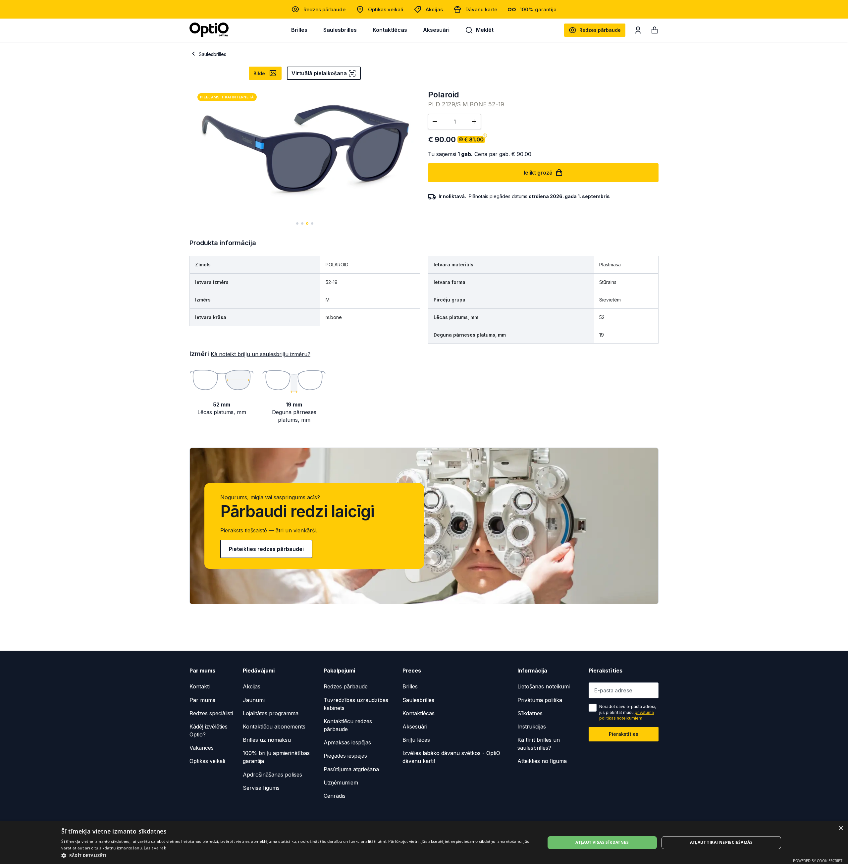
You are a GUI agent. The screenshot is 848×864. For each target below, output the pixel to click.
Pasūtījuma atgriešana (351, 769)
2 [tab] (302, 223)
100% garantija (538, 9)
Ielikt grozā (538, 172)
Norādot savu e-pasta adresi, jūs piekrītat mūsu (627, 712)
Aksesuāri (436, 30)
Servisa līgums (261, 787)
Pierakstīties (623, 734)
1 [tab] (297, 223)
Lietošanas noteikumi (543, 686)
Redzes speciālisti (211, 713)
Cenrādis (334, 795)
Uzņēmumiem (341, 782)
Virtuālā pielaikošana (319, 73)
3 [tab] (307, 223)
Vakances (201, 747)
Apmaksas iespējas (347, 742)
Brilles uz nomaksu (267, 739)
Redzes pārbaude (324, 9)
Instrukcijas (531, 726)
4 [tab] (312, 223)
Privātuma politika (539, 700)
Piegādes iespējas (345, 755)
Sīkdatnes (530, 713)
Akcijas (434, 9)
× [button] (840, 828)
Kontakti (199, 686)
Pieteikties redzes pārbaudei (266, 549)
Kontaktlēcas (390, 30)
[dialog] (424, 842)
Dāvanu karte (481, 9)
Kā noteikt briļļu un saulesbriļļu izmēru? (260, 354)
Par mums (202, 700)
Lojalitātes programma (270, 713)
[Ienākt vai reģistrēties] (638, 31)
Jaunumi (254, 700)
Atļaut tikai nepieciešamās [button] (721, 842)
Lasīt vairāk (155, 848)
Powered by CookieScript (817, 860)
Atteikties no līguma (542, 761)
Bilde (259, 73)
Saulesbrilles (340, 30)
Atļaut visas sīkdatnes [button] (602, 842)
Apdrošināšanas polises (272, 774)
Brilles (299, 30)
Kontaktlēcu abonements (274, 726)
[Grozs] (655, 31)
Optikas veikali (385, 9)
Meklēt (485, 30)
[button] (296, 855)
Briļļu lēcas (416, 739)
